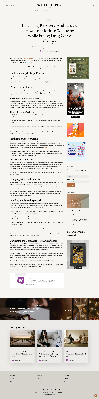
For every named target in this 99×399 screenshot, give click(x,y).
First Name (69, 174)
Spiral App (66, 375)
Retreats (66, 379)
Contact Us (13, 379)
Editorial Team (45, 51)
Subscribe (39, 379)
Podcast (66, 382)
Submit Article (13, 382)
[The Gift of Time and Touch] (74, 309)
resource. (45, 147)
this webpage (45, 80)
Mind (49, 20)
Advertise (39, 375)
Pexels (19, 270)
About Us (12, 375)
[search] (94, 5)
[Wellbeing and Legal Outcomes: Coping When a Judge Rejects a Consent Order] (25, 309)
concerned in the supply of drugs (30, 58)
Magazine (39, 382)
